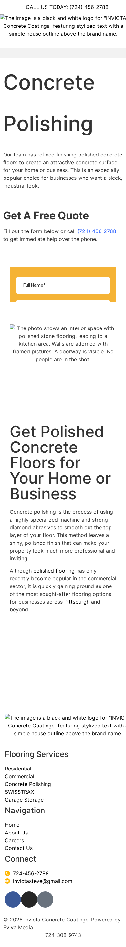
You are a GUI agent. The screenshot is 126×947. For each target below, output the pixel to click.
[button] (63, 53)
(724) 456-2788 (96, 231)
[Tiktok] (45, 899)
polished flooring (54, 570)
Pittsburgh (76, 601)
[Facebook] (13, 899)
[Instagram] (29, 899)
